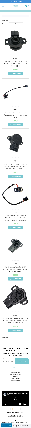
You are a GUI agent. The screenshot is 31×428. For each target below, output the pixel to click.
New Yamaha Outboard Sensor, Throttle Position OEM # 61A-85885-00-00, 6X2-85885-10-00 (16, 218)
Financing (15, 376)
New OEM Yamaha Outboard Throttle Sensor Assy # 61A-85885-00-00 (15, 115)
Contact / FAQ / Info (15, 378)
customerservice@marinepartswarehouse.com (15, 422)
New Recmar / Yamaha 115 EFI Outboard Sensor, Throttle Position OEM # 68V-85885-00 (15, 269)
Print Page (7, 425)
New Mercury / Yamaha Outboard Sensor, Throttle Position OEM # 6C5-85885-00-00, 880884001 (15, 166)
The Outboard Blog (15, 380)
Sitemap (15, 426)
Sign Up (15, 386)
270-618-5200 (18, 2)
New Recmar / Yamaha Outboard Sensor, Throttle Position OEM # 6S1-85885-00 (15, 64)
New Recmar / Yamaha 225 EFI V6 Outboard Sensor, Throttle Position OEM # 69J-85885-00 (15, 320)
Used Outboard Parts (15, 372)
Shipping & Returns (15, 389)
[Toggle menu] (5, 5)
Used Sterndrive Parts (15, 374)
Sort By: (5, 24)
